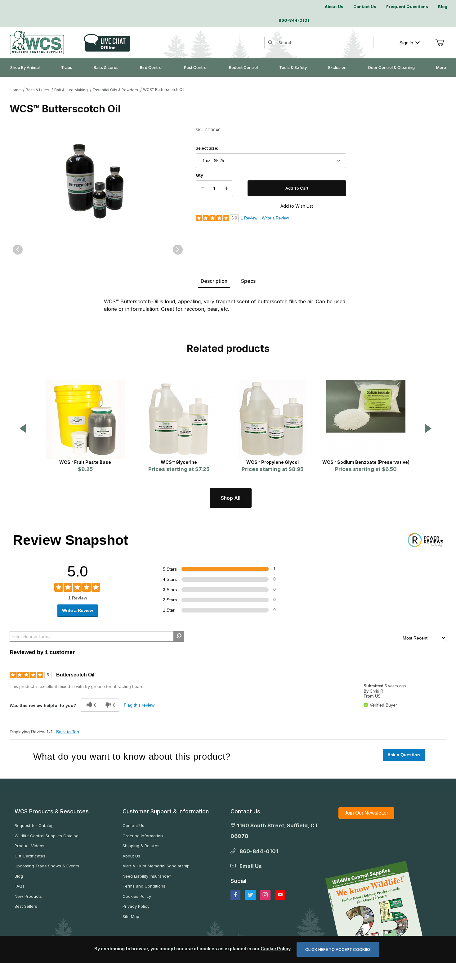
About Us (131, 855)
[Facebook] (235, 895)
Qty (199, 175)
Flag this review (139, 705)
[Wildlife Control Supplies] (37, 42)
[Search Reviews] (178, 636)
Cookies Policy (137, 896)
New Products (28, 896)
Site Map (131, 916)
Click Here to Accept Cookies (338, 949)
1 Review (249, 218)
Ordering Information (143, 835)
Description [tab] (214, 281)
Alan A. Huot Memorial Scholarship (156, 865)
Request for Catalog (34, 825)
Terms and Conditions (144, 886)
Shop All (230, 498)
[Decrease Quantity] (202, 188)
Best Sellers (26, 906)
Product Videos (29, 845)
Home (15, 90)
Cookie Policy (275, 948)
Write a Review (275, 218)
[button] (23, 429)
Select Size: (207, 148)
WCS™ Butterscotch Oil (163, 89)
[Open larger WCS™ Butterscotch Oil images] (98, 179)
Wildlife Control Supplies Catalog (46, 835)
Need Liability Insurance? (147, 876)
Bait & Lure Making (71, 90)
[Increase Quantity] (226, 188)
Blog (19, 876)
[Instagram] (265, 895)
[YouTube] (280, 895)
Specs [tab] (248, 281)
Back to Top (67, 731)
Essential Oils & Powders (115, 90)
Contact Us (133, 825)
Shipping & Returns (141, 845)
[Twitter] (250, 895)
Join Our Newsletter (366, 813)
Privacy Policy (136, 906)
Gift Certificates (30, 855)
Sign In (406, 42)
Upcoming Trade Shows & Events (47, 865)
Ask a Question (403, 754)
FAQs (20, 886)
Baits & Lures (37, 90)
